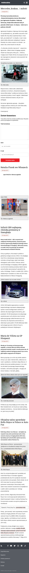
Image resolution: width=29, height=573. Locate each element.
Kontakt (2, 565)
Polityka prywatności (5, 558)
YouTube (11, 545)
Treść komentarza (5, 124)
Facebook (7, 546)
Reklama (3, 562)
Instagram (18, 546)
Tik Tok (25, 545)
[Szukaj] (24, 2)
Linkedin (21, 545)
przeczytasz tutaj (20, 507)
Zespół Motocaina (5, 551)
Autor (2, 142)
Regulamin (3, 555)
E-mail (2, 151)
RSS (1, 545)
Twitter (14, 545)
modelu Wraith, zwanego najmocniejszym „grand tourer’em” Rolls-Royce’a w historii (13, 530)
